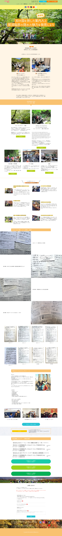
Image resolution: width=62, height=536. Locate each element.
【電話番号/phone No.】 (20, 507)
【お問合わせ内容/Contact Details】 (22, 510)
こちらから (20, 136)
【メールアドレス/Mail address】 (21, 504)
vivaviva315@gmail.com (27, 526)
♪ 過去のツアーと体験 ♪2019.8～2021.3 (31, 474)
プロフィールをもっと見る (31, 424)
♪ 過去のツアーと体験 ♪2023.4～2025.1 (31, 461)
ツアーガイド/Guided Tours (22, 497)
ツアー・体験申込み (43, 1)
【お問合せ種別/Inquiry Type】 (21, 495)
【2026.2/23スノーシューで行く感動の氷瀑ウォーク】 (27, 442)
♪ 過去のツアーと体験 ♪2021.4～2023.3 (31, 467)
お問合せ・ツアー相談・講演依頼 (52, 1)
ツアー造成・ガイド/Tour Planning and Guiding (36, 497)
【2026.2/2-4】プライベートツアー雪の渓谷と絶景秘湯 (27, 453)
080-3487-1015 (16, 526)
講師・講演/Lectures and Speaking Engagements (25, 496)
